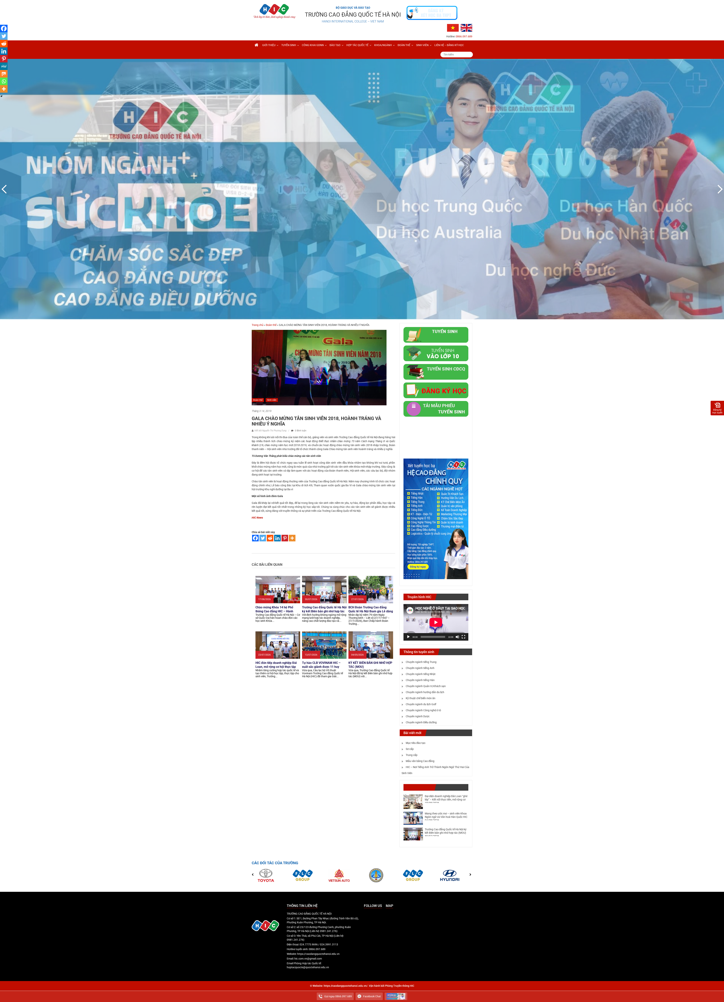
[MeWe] (4, 66)
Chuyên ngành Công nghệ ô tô (423, 710)
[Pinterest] (284, 538)
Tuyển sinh (288, 45)
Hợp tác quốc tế (357, 45)
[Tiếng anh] (466, 27)
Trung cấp (411, 755)
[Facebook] (255, 538)
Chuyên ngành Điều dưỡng (421, 722)
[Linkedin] (277, 538)
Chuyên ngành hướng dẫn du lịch (425, 692)
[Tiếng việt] (453, 27)
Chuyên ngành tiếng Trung (421, 661)
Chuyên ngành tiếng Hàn (420, 680)
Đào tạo (335, 45)
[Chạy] (408, 637)
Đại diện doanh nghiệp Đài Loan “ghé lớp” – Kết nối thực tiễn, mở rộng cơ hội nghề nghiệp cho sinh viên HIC (446, 799)
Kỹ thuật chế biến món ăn (420, 698)
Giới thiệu (268, 45)
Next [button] (719, 189)
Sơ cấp (410, 748)
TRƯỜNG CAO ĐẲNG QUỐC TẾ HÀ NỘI (353, 14)
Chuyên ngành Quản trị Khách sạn (426, 686)
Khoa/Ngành (383, 45)
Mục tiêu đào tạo (415, 742)
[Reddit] (270, 538)
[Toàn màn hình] (463, 637)
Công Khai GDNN (313, 45)
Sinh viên (422, 45)
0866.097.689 (464, 36)
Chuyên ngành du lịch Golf (421, 704)
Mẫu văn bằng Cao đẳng (420, 761)
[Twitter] (262, 538)
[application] (435, 622)
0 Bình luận (300, 430)
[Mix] (4, 74)
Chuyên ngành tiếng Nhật (421, 674)
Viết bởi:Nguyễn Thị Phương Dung (270, 430)
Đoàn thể (404, 45)
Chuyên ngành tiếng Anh (420, 668)
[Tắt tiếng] (457, 637)
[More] (292, 538)
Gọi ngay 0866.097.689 (338, 996)
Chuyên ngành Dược (417, 716)
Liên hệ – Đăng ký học (449, 45)
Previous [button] (4, 189)
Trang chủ (257, 324)
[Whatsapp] (4, 81)
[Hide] (1, 96)
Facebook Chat (372, 996)
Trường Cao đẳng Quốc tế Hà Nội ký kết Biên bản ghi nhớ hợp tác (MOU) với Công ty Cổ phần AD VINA (445, 833)
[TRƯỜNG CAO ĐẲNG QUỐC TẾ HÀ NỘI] (256, 45)
